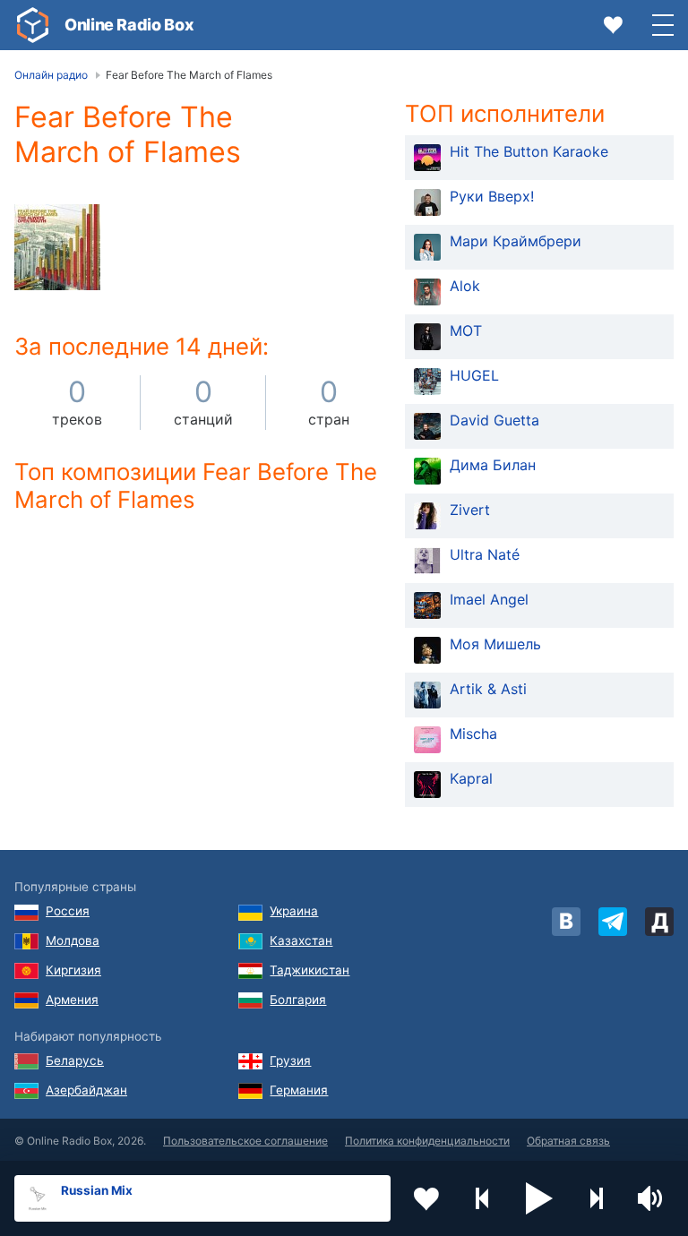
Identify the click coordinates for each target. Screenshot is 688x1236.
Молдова (72, 940)
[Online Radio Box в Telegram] (612, 921)
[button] (539, 1198)
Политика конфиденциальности (427, 1140)
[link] (32, 25)
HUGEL (474, 375)
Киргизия (73, 970)
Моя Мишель (495, 644)
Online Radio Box (129, 24)
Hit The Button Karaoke (529, 151)
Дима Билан (493, 465)
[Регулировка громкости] (652, 1198)
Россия (68, 911)
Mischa (473, 733)
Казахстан (301, 940)
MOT (466, 330)
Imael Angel (489, 599)
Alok (465, 286)
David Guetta (494, 420)
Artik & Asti (488, 689)
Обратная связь (568, 1140)
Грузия (290, 1060)
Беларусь (75, 1060)
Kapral (471, 778)
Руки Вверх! (492, 196)
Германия (299, 1090)
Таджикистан (309, 970)
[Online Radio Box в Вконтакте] (566, 921)
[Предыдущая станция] (482, 1198)
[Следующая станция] (595, 1198)
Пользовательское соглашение (245, 1140)
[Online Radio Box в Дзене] (659, 921)
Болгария (298, 999)
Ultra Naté (485, 554)
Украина (294, 911)
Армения (72, 999)
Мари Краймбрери (515, 241)
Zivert (470, 510)
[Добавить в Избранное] (426, 1198)
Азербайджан (86, 1090)
